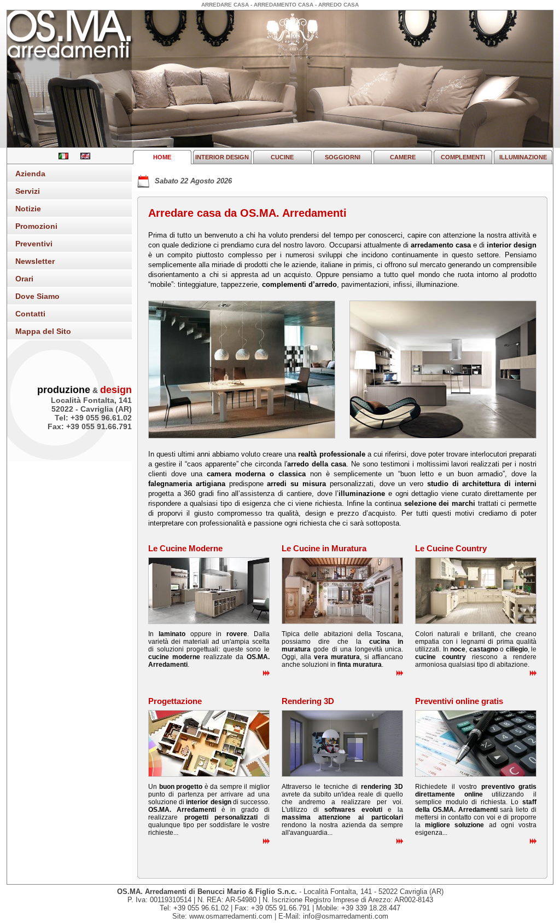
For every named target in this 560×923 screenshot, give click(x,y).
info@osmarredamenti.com (345, 916)
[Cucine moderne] (209, 622)
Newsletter (35, 261)
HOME (162, 157)
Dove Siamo (37, 296)
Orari (24, 278)
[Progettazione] (209, 774)
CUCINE (282, 157)
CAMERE (403, 157)
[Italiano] (60, 157)
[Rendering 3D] (342, 774)
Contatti (30, 313)
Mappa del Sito (43, 331)
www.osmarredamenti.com (230, 916)
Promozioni (36, 226)
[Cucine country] (475, 622)
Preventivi (33, 243)
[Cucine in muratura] (342, 622)
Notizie (28, 208)
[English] (80, 157)
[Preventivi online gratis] (475, 774)
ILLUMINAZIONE (523, 157)
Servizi (27, 191)
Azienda (30, 173)
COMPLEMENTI (463, 157)
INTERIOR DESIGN (222, 157)
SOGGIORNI (342, 157)
